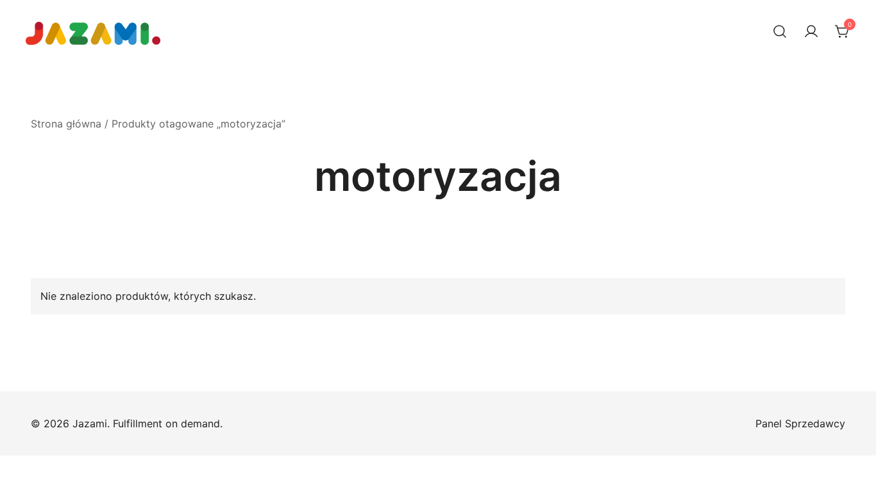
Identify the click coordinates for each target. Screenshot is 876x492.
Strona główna (66, 123)
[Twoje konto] (811, 32)
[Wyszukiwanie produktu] (780, 32)
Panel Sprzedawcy (800, 423)
